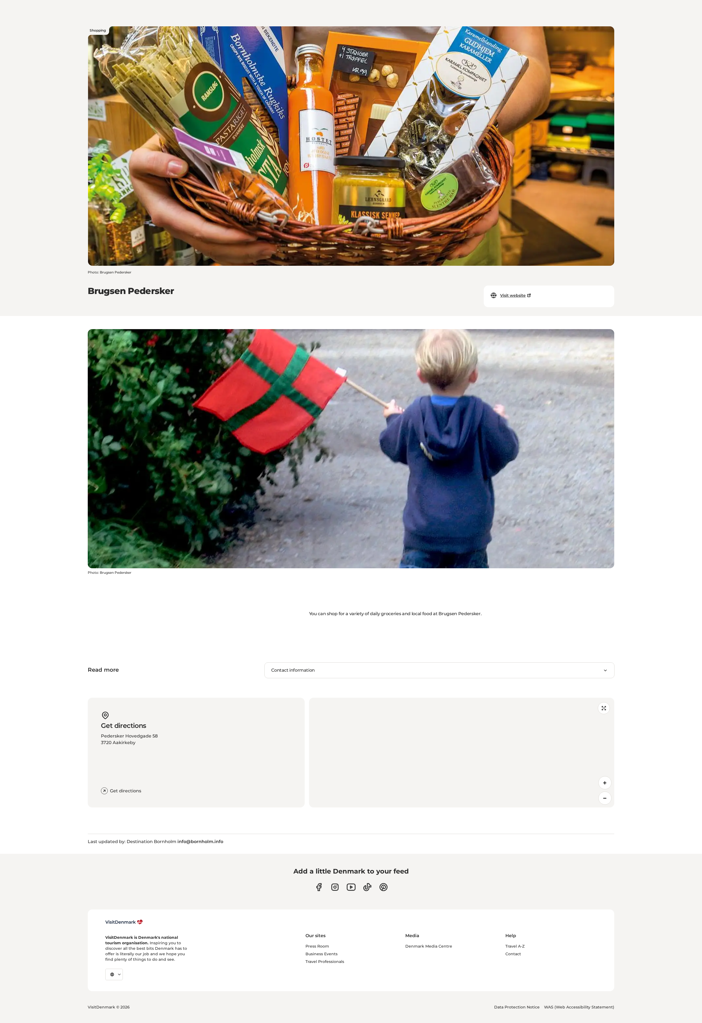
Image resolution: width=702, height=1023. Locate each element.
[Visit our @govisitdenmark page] (367, 887)
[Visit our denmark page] (319, 887)
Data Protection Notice (517, 1007)
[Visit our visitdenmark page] (351, 887)
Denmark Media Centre (428, 946)
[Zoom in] (605, 782)
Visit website (513, 295)
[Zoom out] (605, 798)
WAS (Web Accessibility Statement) (579, 1007)
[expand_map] (604, 708)
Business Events (321, 953)
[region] (461, 752)
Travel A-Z (515, 946)
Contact (513, 953)
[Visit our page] (335, 887)
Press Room (317, 946)
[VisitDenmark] (124, 922)
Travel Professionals (324, 961)
